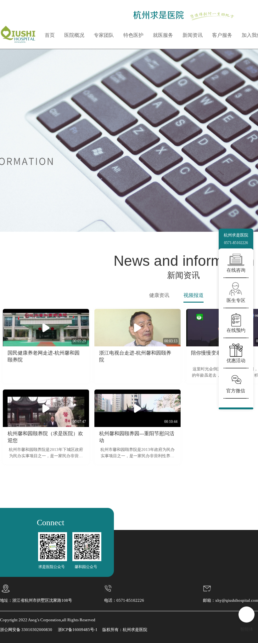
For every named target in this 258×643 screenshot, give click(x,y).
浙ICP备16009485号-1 (78, 629)
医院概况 (74, 35)
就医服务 (163, 35)
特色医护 (133, 35)
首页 (50, 35)
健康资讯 (159, 295)
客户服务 (222, 35)
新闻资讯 (192, 35)
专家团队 (104, 35)
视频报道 (193, 295)
